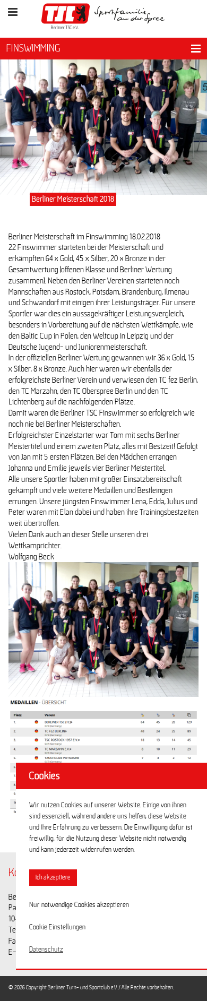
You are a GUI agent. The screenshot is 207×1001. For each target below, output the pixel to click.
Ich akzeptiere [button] (53, 877)
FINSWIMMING (33, 48)
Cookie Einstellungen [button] (57, 927)
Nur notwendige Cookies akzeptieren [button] (79, 905)
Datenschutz (46, 949)
